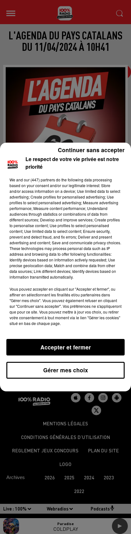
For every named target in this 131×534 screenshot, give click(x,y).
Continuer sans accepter (91, 150)
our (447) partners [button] (39, 179)
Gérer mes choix (65, 370)
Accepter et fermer (65, 347)
